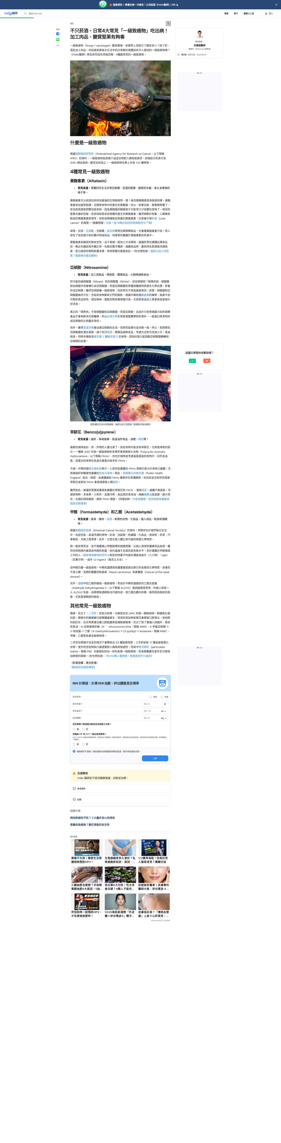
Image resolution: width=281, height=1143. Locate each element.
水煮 (159, 332)
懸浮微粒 (144, 647)
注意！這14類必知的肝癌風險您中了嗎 (128, 222)
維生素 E (113, 336)
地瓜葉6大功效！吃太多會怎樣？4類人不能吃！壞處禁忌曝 (120, 887)
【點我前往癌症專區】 (83, 667)
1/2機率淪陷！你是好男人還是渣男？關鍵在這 (153, 860)
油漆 (109, 519)
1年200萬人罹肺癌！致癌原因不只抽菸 (128, 655)
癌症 (72, 23)
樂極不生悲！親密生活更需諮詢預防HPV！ (86, 860)
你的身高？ (78, 711)
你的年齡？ (78, 704)
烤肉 (141, 439)
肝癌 (154, 218)
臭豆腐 (111, 230)
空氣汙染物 (105, 473)
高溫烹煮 (88, 327)
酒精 (80, 583)
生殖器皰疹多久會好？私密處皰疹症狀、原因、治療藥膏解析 (120, 860)
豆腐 (88, 230)
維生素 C (99, 336)
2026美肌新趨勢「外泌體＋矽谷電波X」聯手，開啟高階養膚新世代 (120, 914)
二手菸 (92, 613)
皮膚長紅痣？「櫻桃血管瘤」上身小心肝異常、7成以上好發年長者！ (153, 914)
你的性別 (77, 696)
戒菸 (144, 490)
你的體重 (77, 718)
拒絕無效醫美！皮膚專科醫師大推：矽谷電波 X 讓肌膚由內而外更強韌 (154, 887)
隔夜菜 (108, 332)
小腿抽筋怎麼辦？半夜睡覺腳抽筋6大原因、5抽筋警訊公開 (86, 887)
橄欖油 (148, 494)
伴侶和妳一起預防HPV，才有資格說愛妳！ (86, 914)
